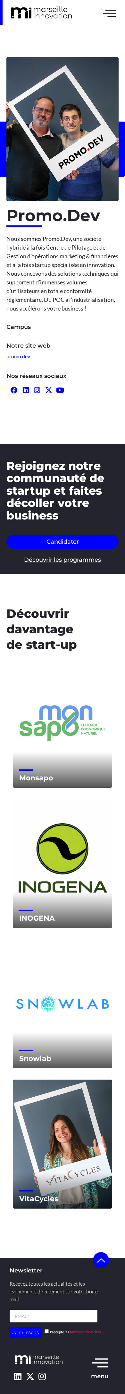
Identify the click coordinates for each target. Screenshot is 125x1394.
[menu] (100, 1362)
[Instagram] (42, 1376)
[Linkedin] (18, 1376)
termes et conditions (85, 1332)
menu (99, 1376)
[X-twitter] (30, 1376)
